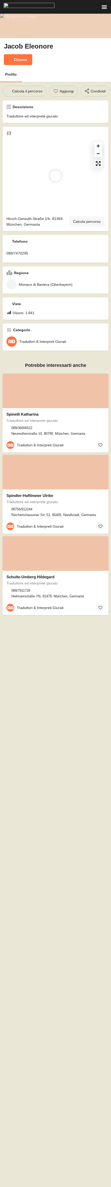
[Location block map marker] (55, 175)
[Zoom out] (98, 153)
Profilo (11, 74)
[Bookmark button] (100, 445)
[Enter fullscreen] (98, 163)
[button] (104, 7)
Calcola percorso (87, 221)
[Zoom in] (98, 146)
